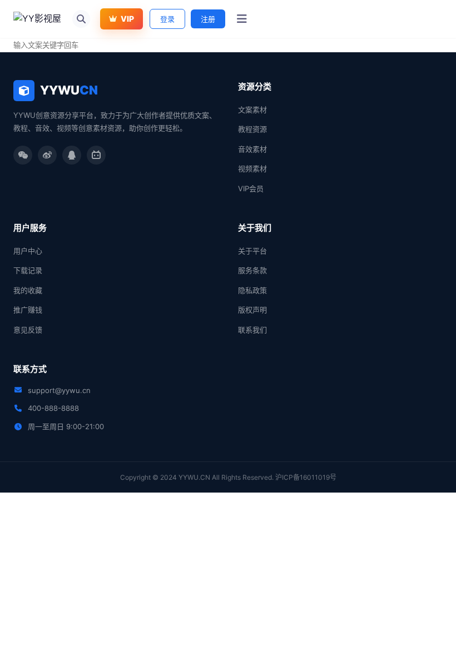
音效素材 (252, 149)
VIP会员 (251, 188)
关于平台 (252, 250)
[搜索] (81, 19)
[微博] (47, 155)
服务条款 (252, 270)
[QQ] (71, 155)
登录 (167, 18)
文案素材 (252, 109)
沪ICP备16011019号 (305, 477)
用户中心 (27, 250)
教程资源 (252, 129)
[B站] (96, 155)
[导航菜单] (242, 19)
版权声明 (252, 309)
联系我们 (252, 329)
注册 (208, 18)
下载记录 (27, 270)
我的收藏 (27, 290)
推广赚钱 (27, 309)
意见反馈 (27, 329)
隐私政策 (252, 290)
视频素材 (252, 168)
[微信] (22, 155)
